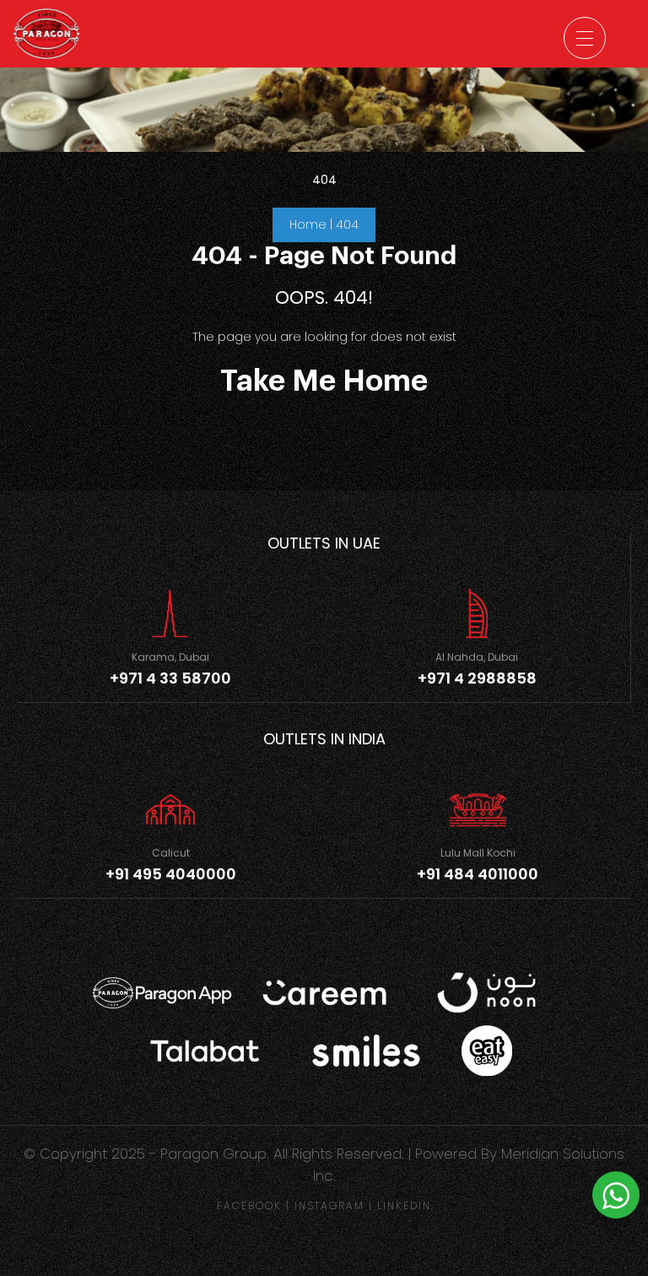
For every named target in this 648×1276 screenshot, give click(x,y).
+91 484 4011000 (477, 873)
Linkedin (404, 1205)
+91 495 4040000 (170, 873)
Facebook (249, 1205)
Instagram (329, 1205)
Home (308, 224)
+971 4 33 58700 (170, 678)
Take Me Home (324, 381)
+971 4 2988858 (477, 678)
